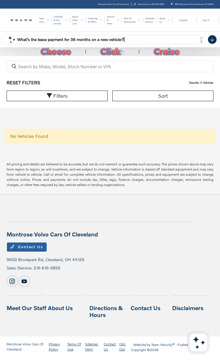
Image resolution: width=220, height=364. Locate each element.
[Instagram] (12, 281)
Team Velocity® (163, 345)
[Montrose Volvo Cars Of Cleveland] (22, 19)
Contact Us (30, 246)
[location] (171, 4)
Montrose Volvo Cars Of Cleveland (25, 346)
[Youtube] (24, 281)
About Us (60, 307)
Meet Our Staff (26, 307)
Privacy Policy (54, 346)
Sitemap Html (91, 346)
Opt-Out (122, 346)
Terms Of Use (74, 346)
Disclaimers (187, 307)
